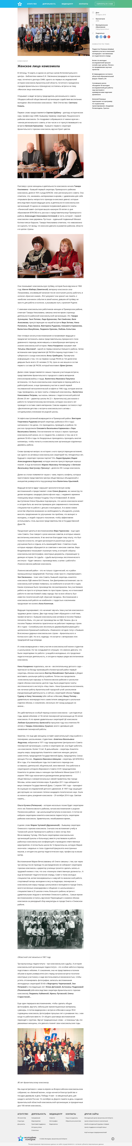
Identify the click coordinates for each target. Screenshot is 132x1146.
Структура (21, 1121)
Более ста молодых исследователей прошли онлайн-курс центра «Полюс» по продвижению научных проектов (103, 64)
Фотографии (53, 1121)
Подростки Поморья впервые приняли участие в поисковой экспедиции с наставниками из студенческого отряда (103, 52)
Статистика (35, 1130)
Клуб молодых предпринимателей (95, 1132)
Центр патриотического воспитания (96, 1121)
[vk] (112, 1138)
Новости (52, 1118)
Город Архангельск (102, 29)
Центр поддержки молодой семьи (95, 1127)
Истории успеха (36, 1127)
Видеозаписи (53, 1124)
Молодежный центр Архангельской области (98, 1118)
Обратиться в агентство (73, 1121)
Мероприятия (35, 1121)
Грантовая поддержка (38, 1124)
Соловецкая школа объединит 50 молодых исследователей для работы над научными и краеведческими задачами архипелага (102, 88)
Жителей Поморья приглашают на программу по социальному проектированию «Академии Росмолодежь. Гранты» (102, 103)
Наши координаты (72, 1118)
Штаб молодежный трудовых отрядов (96, 1124)
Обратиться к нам (105, 4)
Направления (35, 1118)
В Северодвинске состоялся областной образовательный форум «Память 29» (103, 76)
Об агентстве (22, 1118)
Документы (21, 1124)
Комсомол (23, 61)
